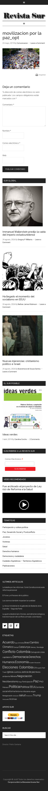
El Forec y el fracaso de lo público (15, 595)
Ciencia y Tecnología (37, 647)
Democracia (20, 657)
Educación (37, 662)
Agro (16, 643)
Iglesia (10, 671)
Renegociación (7, 696)
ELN (35, 668)
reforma (11, 691)
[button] (24, 505)
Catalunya (24, 646)
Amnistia (21, 643)
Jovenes (6, 537)
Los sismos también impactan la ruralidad (18, 601)
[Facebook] (16, 625)
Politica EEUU (28, 686)
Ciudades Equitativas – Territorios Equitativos (22, 561)
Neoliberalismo (10, 681)
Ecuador (31, 662)
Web (4, 155)
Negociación (24, 676)
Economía (22, 662)
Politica (14, 687)
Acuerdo (8, 642)
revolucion (16, 696)
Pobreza (5, 687)
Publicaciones (8, 566)
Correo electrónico (11, 143)
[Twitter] (4, 625)
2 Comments (35, 439)
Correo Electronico (14, 459)
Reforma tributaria (22, 691)
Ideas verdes (9, 434)
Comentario (8, 105)
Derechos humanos (10, 551)
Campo (16, 647)
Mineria (14, 676)
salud (22, 695)
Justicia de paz (28, 672)
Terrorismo (29, 696)
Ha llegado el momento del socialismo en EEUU (18, 298)
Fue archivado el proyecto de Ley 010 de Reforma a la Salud (21, 488)
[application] (24, 505)
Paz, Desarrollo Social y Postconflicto (18, 532)
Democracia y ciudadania (13, 556)
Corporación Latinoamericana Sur (24, 15)
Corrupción (35, 652)
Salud (4, 546)
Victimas (6, 542)
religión (33, 691)
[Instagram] (10, 625)
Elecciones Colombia (17, 667)
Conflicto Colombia (16, 652)
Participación (27, 682)
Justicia (17, 672)
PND (41, 681)
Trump (37, 695)
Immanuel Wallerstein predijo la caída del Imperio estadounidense (24, 233)
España (39, 668)
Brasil (27, 642)
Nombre (6, 131)
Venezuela (5, 699)
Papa (20, 682)
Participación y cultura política (15, 527)
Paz (36, 681)
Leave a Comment (38, 43)
